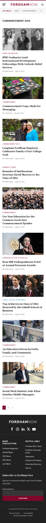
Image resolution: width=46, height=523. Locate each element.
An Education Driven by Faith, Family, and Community (20, 350)
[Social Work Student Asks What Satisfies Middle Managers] (23, 373)
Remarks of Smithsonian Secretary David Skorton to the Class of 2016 (20, 175)
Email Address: (8, 489)
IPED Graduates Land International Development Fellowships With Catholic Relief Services (22, 62)
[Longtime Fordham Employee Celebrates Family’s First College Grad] (23, 130)
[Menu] (4, 4)
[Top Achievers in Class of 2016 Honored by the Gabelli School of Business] (23, 286)
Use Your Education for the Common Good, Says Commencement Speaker (18, 220)
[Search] (42, 4)
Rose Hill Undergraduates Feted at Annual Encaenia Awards (21, 263)
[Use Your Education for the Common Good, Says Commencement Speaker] (23, 198)
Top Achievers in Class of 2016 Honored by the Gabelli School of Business (22, 307)
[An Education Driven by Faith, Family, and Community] (23, 331)
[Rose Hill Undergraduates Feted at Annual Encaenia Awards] (23, 244)
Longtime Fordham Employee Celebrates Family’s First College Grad (21, 151)
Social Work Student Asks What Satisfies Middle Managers (21, 392)
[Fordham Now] (24, 4)
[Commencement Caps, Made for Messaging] (23, 88)
